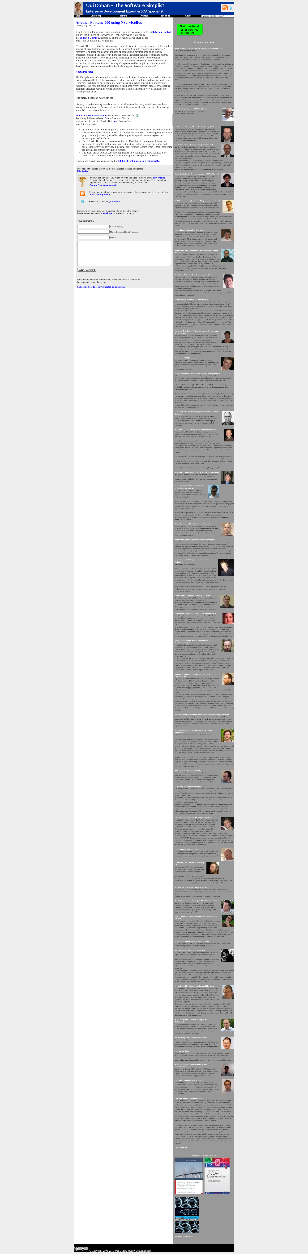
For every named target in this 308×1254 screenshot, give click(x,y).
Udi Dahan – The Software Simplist (125, 6)
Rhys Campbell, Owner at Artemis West (190, 950)
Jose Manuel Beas (182, 1051)
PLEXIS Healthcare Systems (91, 115)
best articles (159, 178)
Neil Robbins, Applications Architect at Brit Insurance (195, 430)
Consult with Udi (181, 1147)
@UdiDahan (114, 201)
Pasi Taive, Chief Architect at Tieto (188, 1080)
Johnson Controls (89, 37)
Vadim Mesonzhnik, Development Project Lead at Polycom (197, 373)
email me (107, 213)
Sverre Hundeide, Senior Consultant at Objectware (194, 986)
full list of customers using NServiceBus (139, 161)
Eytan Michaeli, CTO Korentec (186, 849)
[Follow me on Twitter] (230, 7)
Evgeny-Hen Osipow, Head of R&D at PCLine (192, 941)
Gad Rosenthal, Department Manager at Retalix (193, 596)
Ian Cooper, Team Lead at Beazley (188, 771)
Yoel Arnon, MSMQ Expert (185, 358)
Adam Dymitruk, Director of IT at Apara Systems (193, 818)
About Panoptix (84, 71)
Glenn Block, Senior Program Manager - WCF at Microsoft (197, 174)
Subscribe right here (99, 194)
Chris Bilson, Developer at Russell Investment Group (195, 614)
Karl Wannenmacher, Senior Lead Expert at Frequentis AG (197, 201)
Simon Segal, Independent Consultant (189, 230)
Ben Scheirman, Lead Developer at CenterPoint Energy (196, 901)
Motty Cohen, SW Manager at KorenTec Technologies (195, 539)
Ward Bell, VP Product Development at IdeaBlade (194, 275)
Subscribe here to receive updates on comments (101, 287)
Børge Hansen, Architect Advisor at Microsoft (192, 524)
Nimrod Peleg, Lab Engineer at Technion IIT (191, 1037)
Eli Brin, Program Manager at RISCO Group (191, 299)
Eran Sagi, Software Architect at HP (188, 1098)
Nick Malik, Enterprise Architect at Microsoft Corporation (197, 472)
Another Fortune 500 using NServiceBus (109, 22)
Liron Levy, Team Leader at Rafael (188, 786)
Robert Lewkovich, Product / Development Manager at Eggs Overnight (202, 714)
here (115, 121)
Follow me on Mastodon (184, 1236)
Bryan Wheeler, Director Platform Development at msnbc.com (198, 48)
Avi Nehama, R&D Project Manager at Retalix (192, 887)
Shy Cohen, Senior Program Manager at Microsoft (194, 145)
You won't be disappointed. (103, 185)
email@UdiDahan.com (139, 1250)
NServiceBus (82, 171)
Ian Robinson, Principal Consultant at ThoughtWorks (195, 127)
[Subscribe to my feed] (225, 7)
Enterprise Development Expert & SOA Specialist (124, 11)
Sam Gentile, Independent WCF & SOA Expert (192, 109)
